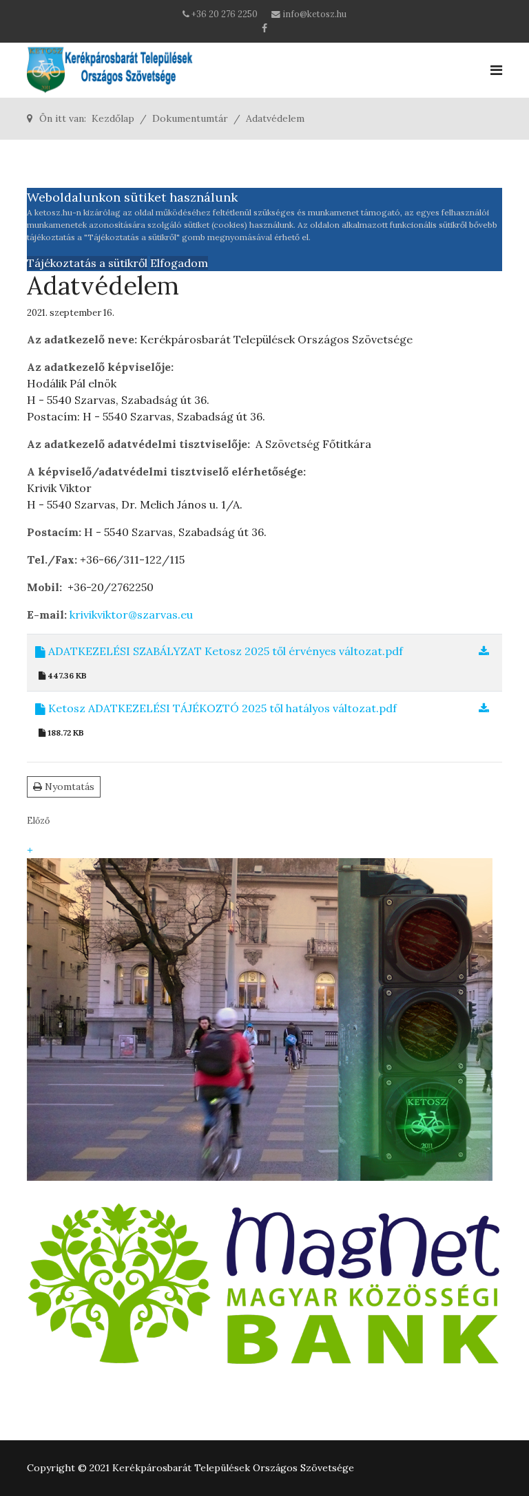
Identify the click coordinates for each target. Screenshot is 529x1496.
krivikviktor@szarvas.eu (131, 614)
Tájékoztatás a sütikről (87, 263)
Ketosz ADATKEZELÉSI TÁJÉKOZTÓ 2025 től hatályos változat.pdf (221, 708)
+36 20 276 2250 (224, 13)
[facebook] (264, 28)
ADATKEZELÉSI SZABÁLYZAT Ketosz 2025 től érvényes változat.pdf (224, 651)
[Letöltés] (484, 651)
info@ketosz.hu (314, 13)
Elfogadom (179, 263)
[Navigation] (496, 70)
